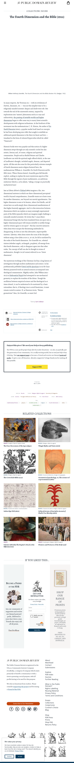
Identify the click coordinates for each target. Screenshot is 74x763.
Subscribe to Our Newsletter (23, 704)
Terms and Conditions (54, 695)
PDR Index (49, 674)
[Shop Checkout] (68, 3)
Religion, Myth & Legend (38, 393)
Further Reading (51, 679)
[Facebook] (11, 709)
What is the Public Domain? (52, 685)
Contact (48, 665)
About (47, 660)
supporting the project (21, 686)
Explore (48, 672)
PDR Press (49, 717)
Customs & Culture (13, 508)
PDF (51, 330)
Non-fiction (45, 396)
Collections (33, 11)
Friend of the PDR (14, 689)
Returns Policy (50, 724)
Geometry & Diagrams (51, 393)
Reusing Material (52, 691)
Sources (48, 677)
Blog (47, 710)
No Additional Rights (55, 316)
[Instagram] (23, 709)
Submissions (50, 667)
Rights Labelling (51, 688)
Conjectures (50, 705)
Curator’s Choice (51, 707)
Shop (47, 715)
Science (17, 396)
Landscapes (46, 542)
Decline (9, 756)
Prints (47, 720)
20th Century (59, 396)
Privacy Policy (34, 604)
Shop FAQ (49, 722)
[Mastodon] (35, 709)
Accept (20, 756)
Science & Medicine (48, 475)
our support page (23, 355)
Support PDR (37, 367)
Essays (47, 700)
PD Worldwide (54, 312)
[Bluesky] (29, 709)
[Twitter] (17, 709)
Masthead (49, 662)
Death (23, 443)
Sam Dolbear (39, 302)
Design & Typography (59, 475)
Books (44, 11)
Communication (23, 508)
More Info (41, 604)
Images (6, 443)
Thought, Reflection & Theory (28, 396)
